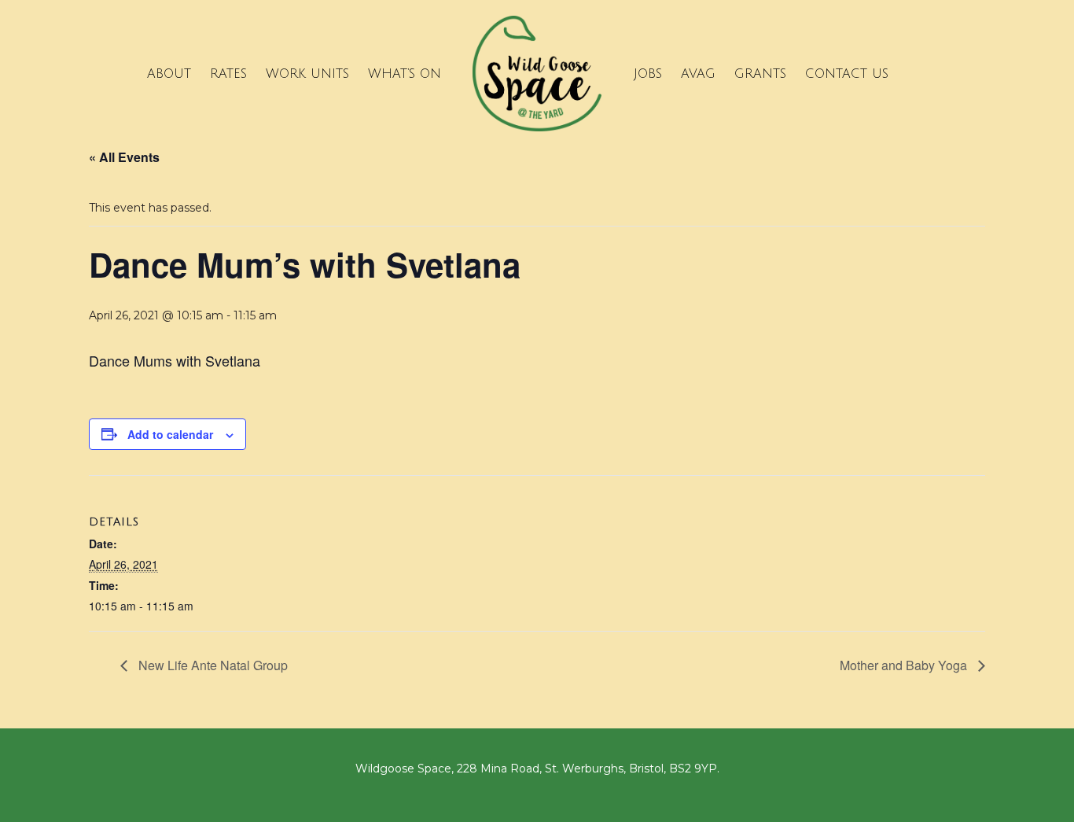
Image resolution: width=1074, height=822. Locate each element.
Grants (760, 74)
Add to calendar (170, 434)
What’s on (404, 74)
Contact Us (846, 74)
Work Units (307, 74)
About (169, 74)
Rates (228, 74)
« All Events (124, 157)
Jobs (648, 74)
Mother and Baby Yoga (905, 665)
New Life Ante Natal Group (211, 665)
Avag (698, 74)
